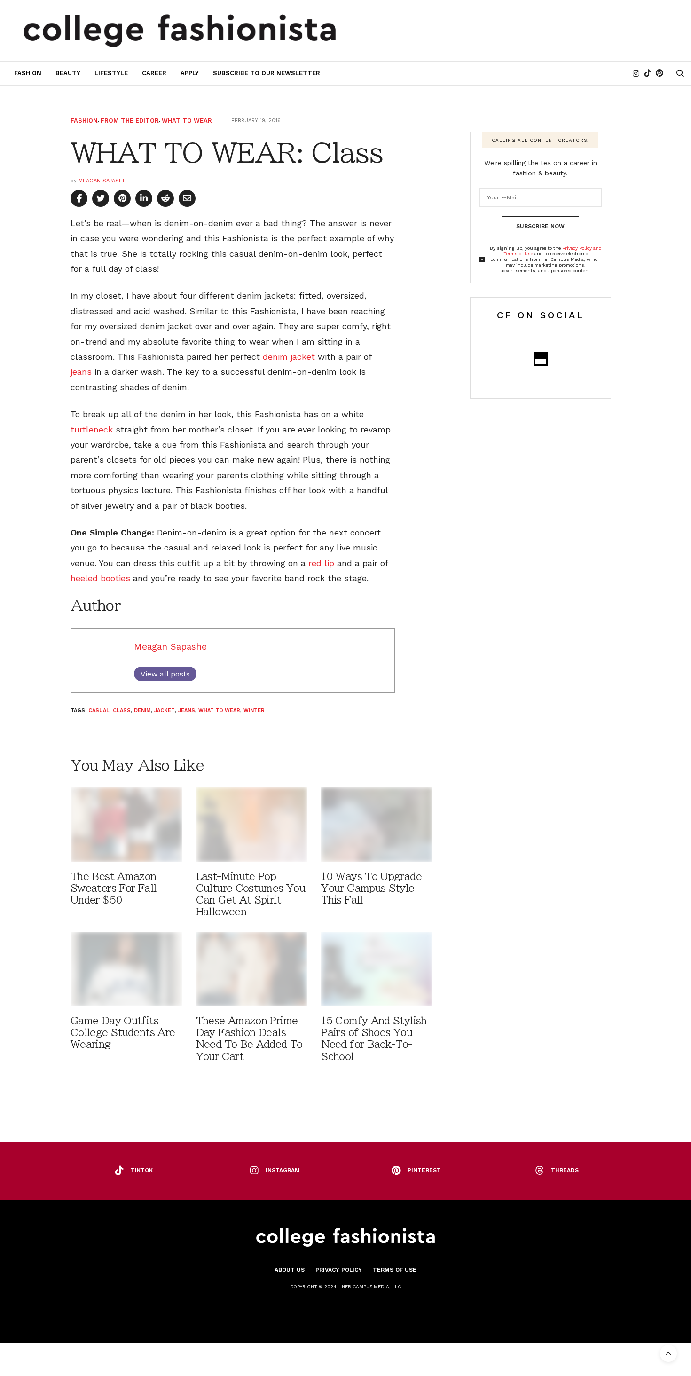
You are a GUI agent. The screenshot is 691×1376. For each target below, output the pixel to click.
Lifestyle (111, 73)
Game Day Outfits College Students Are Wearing (123, 1032)
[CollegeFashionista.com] (180, 30)
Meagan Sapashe (102, 181)
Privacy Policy (338, 1269)
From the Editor (130, 121)
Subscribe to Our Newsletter (266, 73)
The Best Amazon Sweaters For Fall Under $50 (114, 888)
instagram (283, 1170)
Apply (190, 73)
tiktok (142, 1170)
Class (122, 711)
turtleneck (92, 429)
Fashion (27, 73)
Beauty (67, 73)
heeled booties (100, 578)
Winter (254, 711)
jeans (81, 372)
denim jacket (290, 357)
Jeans (186, 711)
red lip (321, 563)
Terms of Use (394, 1269)
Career (154, 73)
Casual (99, 711)
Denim (142, 711)
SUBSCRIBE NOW (540, 226)
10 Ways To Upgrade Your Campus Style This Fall (371, 888)
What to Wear (187, 121)
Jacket (164, 711)
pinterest (424, 1170)
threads (565, 1170)
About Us (290, 1269)
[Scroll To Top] (668, 1353)
